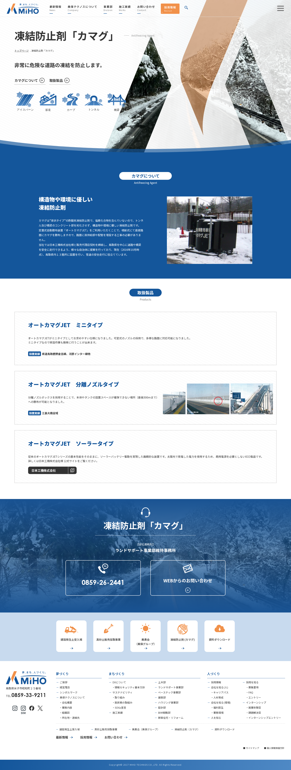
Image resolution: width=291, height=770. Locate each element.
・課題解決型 (253, 712)
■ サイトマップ (251, 748)
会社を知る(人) (219, 687)
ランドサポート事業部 (170, 687)
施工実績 (125, 8)
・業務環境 (217, 712)
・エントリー (253, 697)
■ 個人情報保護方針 (274, 748)
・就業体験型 (253, 707)
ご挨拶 (63, 682)
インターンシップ (256, 702)
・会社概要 (65, 702)
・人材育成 (217, 697)
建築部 (162, 697)
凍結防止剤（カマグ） (187, 729)
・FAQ (249, 692)
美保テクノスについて (82, 8)
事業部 (108, 8)
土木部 (162, 682)
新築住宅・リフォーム (170, 717)
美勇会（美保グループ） (146, 729)
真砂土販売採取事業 (105, 729)
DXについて (119, 682)
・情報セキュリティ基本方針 (128, 687)
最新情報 (55, 8)
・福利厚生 (217, 707)
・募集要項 (252, 687)
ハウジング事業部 (168, 702)
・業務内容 (65, 707)
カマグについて (26, 80)
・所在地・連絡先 (69, 717)
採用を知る (252, 682)
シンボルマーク (68, 692)
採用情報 (170, 8)
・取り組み (118, 697)
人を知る (216, 717)
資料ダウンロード (225, 729)
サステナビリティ (122, 692)
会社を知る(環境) (221, 702)
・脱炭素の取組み (122, 702)
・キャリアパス (220, 692)
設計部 (162, 707)
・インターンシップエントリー (263, 717)
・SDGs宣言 (119, 707)
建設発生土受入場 (69, 729)
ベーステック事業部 (169, 692)
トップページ (21, 50)
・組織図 (64, 712)
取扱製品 (56, 80)
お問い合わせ (146, 8)
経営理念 (65, 687)
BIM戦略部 (164, 712)
